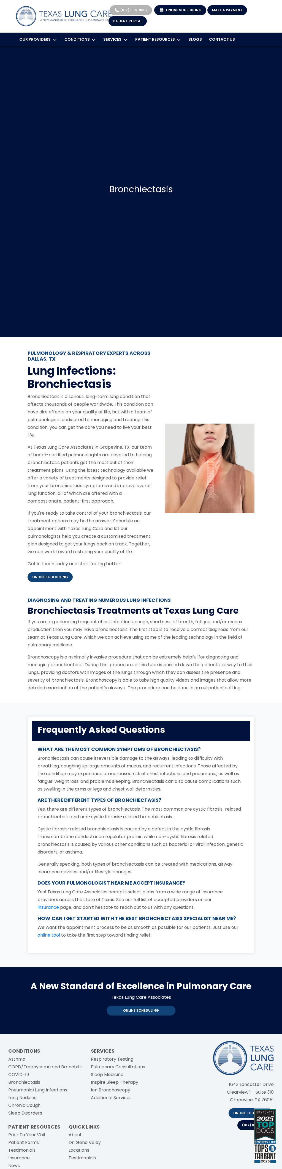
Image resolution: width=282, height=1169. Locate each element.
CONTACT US (222, 39)
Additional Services (111, 1097)
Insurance (19, 1158)
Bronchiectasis (24, 1082)
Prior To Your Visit (27, 1135)
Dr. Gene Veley (85, 1142)
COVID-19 (18, 1074)
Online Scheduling (251, 1113)
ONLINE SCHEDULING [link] (183, 10)
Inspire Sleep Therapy (114, 1082)
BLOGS (195, 39)
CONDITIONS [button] (77, 39)
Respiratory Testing (112, 1059)
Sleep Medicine (107, 1074)
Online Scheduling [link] (141, 1010)
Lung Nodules (22, 1097)
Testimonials (22, 1150)
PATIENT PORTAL (127, 21)
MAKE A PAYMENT (227, 10)
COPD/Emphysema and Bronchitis (45, 1067)
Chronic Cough (24, 1105)
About (75, 1135)
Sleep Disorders (25, 1113)
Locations (79, 1150)
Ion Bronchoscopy (110, 1090)
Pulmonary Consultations (118, 1067)
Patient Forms (23, 1142)
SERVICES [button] (113, 39)
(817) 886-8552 (133, 10)
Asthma (16, 1059)
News (14, 1165)
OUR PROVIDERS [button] (35, 39)
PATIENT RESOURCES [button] (156, 39)
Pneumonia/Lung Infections (37, 1090)
